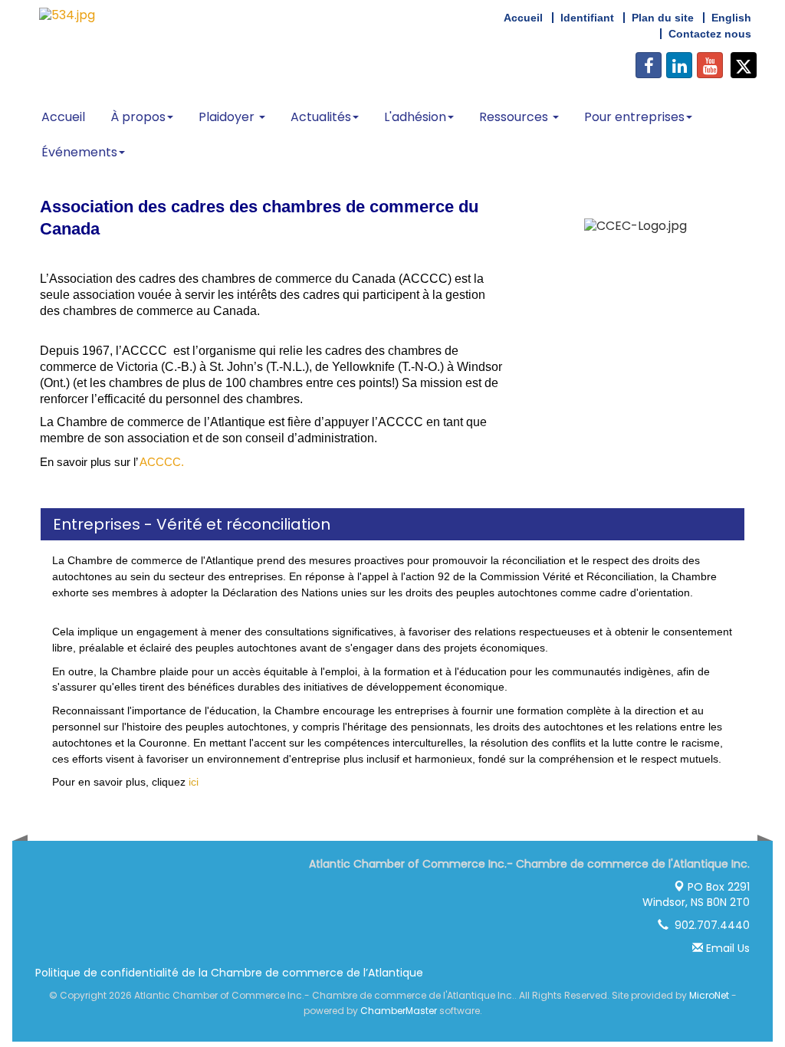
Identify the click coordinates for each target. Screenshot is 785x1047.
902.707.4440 (709, 925)
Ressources (515, 117)
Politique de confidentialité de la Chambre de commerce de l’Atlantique (229, 972)
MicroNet (709, 995)
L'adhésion (415, 117)
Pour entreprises (634, 117)
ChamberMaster (398, 1010)
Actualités (321, 117)
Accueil (63, 117)
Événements (79, 152)
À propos (138, 117)
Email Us (726, 948)
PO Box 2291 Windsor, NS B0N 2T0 (696, 894)
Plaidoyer (228, 117)
